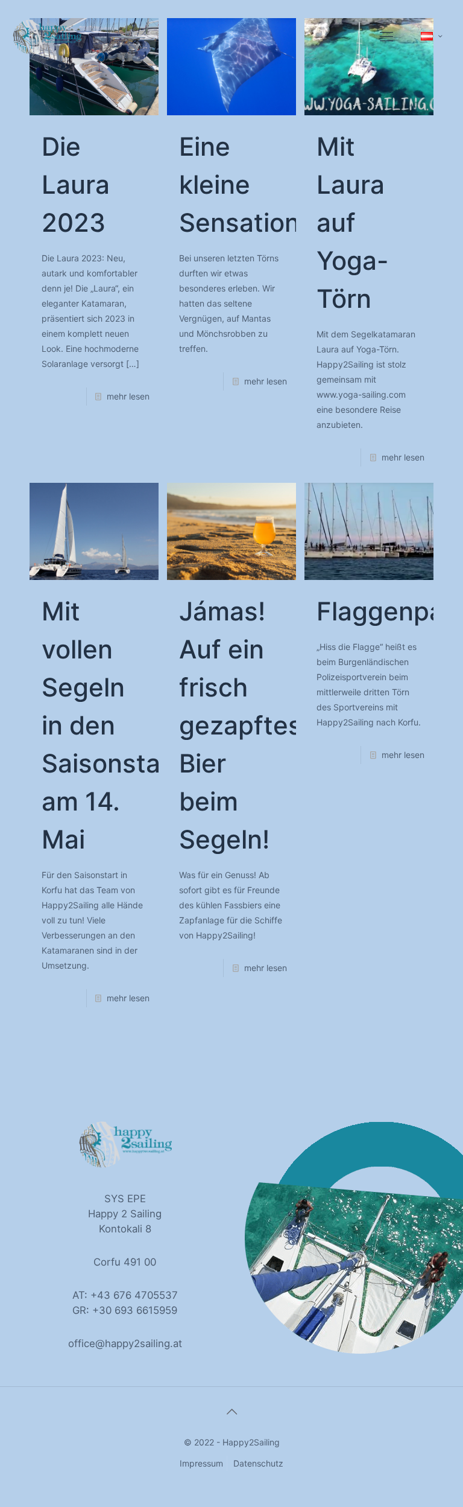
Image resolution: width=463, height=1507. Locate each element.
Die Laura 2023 (76, 184)
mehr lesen (128, 396)
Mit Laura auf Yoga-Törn (352, 222)
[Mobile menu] (386, 36)
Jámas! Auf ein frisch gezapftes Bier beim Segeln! (240, 725)
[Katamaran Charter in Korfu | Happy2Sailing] (46, 36)
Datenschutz (258, 1463)
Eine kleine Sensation (239, 184)
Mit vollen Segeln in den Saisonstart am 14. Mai (111, 725)
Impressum (201, 1463)
